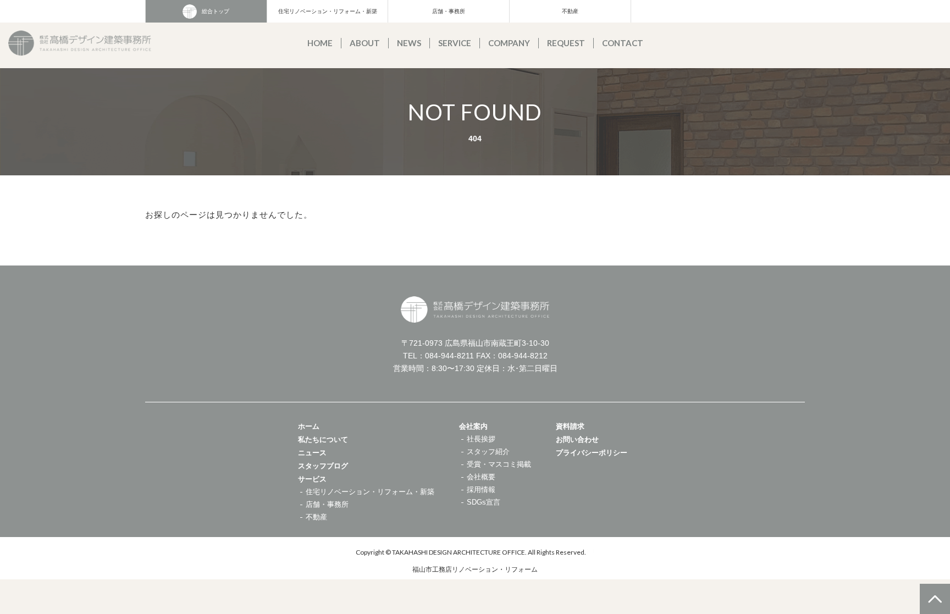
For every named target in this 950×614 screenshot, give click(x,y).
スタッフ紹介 (488, 451)
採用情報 (481, 489)
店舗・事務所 (448, 11)
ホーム (308, 426)
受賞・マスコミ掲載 (499, 464)
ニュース (312, 453)
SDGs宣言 (483, 502)
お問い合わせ (577, 439)
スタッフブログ (323, 466)
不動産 (570, 11)
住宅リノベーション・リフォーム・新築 (327, 11)
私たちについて (323, 439)
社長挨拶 (481, 439)
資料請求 (570, 426)
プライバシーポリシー (591, 453)
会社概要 (481, 477)
